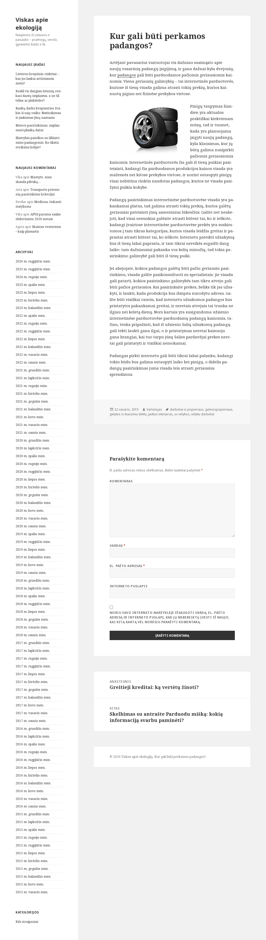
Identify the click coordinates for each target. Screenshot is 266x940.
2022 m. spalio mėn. (30, 315)
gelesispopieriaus (218, 409)
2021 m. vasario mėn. (32, 425)
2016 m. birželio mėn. (32, 775)
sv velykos (182, 414)
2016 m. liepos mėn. (30, 767)
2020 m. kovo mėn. (30, 510)
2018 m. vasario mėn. (32, 627)
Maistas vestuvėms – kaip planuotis (38, 229)
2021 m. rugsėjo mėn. (32, 386)
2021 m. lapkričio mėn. (33, 378)
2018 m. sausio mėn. (31, 635)
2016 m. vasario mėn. (32, 799)
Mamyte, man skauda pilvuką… (34, 179)
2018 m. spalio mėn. (30, 596)
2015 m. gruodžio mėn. (33, 814)
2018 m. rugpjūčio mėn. (33, 604)
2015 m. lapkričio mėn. (33, 822)
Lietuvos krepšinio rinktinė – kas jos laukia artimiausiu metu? (37, 79)
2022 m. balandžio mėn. (33, 347)
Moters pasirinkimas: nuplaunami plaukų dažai (38, 127)
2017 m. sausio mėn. (31, 721)
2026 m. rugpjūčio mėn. (33, 261)
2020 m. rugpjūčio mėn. (33, 471)
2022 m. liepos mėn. (30, 339)
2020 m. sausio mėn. (31, 526)
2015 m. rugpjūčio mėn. (33, 845)
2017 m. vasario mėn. (32, 713)
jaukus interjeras (160, 414)
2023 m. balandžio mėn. (33, 308)
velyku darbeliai (202, 414)
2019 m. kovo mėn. (30, 565)
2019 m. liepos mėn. (30, 549)
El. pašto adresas (127, 566)
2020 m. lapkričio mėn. (33, 448)
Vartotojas (154, 409)
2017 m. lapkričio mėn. (33, 650)
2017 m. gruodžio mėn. (33, 643)
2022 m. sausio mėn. (31, 362)
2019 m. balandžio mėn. (33, 557)
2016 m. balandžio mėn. (33, 783)
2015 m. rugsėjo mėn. (32, 837)
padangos (126, 74)
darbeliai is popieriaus (187, 409)
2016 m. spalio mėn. (30, 744)
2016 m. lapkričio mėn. (33, 736)
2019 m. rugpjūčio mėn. (33, 542)
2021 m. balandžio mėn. (33, 409)
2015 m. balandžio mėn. (33, 876)
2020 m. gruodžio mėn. (33, 440)
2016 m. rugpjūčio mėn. (33, 760)
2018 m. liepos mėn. (30, 611)
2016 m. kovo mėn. (30, 791)
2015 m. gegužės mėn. (32, 868)
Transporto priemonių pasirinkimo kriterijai (38, 191)
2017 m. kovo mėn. (30, 705)
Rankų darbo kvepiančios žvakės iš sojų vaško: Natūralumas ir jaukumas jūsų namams (38, 113)
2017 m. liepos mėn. (30, 674)
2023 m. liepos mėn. (30, 292)
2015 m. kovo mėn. (30, 884)
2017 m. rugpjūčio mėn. (33, 666)
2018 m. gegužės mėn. (32, 619)
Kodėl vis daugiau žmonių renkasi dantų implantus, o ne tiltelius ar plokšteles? (39, 96)
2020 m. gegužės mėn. (32, 495)
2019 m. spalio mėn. (30, 534)
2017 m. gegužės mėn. (32, 689)
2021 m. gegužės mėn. (32, 401)
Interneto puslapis (129, 586)
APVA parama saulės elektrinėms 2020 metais (38, 216)
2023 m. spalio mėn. (30, 284)
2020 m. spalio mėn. (30, 456)
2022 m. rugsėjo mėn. (32, 323)
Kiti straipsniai (27, 921)
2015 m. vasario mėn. (32, 892)
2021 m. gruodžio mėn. (33, 370)
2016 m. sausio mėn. (31, 806)
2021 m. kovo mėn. (30, 417)
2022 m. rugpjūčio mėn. (33, 331)
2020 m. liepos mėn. (30, 479)
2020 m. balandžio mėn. (33, 503)
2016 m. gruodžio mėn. (33, 728)
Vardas (118, 545)
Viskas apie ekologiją (32, 23)
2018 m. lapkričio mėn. (33, 588)
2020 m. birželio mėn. (32, 487)
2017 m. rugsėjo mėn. (32, 658)
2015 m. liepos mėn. (30, 853)
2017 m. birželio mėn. (32, 682)
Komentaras (121, 481)
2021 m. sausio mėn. (31, 432)
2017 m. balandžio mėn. (33, 697)
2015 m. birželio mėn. (32, 861)
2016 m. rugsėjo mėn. (32, 752)
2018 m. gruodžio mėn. (33, 580)
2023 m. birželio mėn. (32, 300)
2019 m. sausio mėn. (31, 572)
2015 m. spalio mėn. (30, 829)
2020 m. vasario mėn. (32, 518)
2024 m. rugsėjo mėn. (32, 277)
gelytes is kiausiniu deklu (128, 414)
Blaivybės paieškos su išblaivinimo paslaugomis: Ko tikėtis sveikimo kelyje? (38, 142)
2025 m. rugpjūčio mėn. (33, 269)
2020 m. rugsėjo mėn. (32, 464)
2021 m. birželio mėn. (32, 393)
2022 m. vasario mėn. (32, 354)
